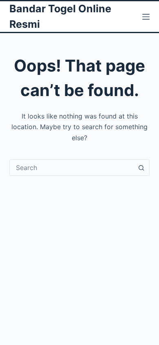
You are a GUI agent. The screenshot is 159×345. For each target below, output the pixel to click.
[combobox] (71, 167)
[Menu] (146, 16)
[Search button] (141, 167)
